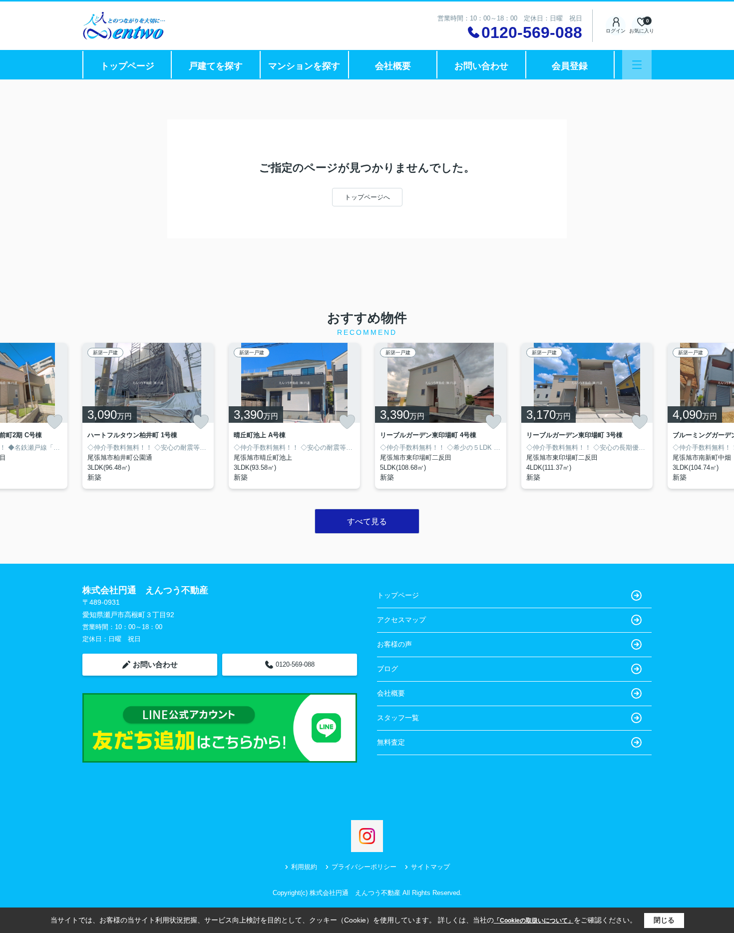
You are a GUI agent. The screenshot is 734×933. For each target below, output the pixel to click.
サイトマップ (430, 867)
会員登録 (570, 66)
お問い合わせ (481, 66)
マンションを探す (304, 66)
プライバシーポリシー (364, 867)
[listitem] (148, 416)
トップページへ (367, 197)
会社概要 (393, 66)
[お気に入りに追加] (54, 421)
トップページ (127, 66)
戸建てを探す (216, 66)
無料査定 (391, 742)
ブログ (387, 669)
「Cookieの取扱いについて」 (534, 920)
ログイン (616, 30)
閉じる (664, 920)
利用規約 (304, 867)
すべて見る (367, 521)
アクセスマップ (401, 620)
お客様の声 (394, 644)
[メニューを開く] (637, 64)
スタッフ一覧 (398, 718)
